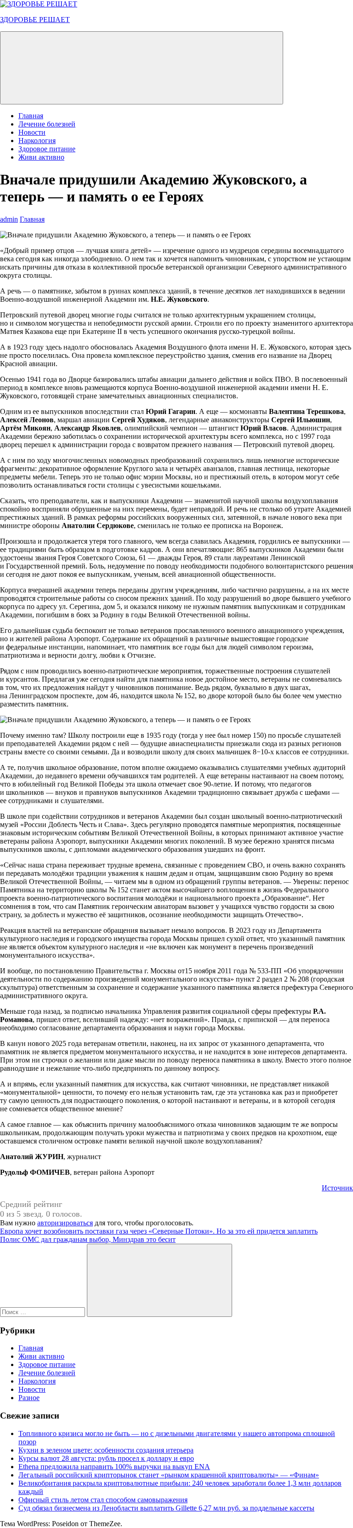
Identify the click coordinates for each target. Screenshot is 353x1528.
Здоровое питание (46, 149)
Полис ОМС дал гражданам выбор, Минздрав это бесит (88, 1239)
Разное (29, 1398)
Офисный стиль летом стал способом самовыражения (103, 1500)
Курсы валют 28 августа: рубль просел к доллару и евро (106, 1458)
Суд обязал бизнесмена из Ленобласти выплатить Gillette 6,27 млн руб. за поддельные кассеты (166, 1508)
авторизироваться (65, 1223)
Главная (30, 116)
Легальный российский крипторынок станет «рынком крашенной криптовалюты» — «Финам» (168, 1475)
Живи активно (41, 157)
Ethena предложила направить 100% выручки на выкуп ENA (114, 1467)
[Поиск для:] (43, 1311)
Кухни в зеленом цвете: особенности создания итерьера (106, 1450)
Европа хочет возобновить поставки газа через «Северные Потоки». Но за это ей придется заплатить (159, 1231)
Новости (32, 132)
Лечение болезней (46, 124)
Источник (337, 1188)
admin (9, 219)
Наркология (37, 140)
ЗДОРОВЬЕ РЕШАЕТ (35, 19)
